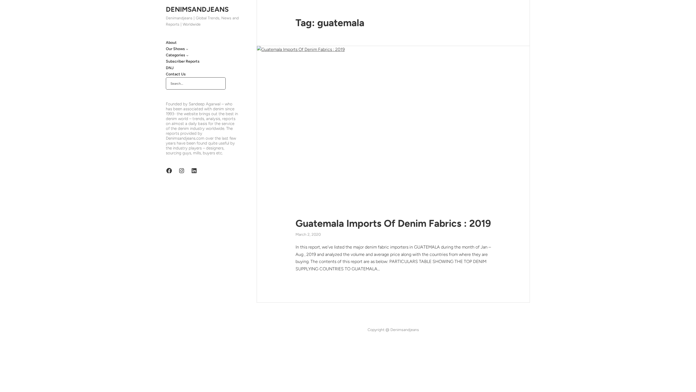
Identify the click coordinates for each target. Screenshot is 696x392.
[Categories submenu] (187, 55)
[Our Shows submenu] (187, 49)
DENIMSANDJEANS (197, 9)
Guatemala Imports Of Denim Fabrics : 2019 (393, 223)
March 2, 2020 (308, 234)
